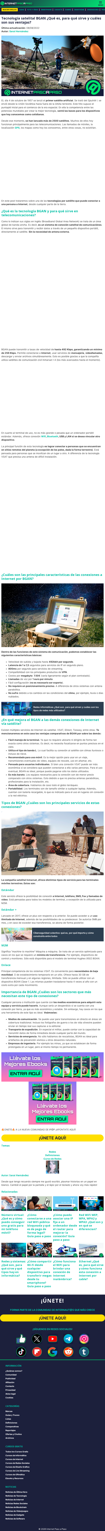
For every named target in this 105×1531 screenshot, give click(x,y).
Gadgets (58, 10)
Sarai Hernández (18, 31)
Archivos (9, 1438)
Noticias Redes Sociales (16, 1503)
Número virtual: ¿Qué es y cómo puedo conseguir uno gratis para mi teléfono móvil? (13, 1223)
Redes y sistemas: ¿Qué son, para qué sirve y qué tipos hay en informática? (13, 1268)
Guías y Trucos (12, 1415)
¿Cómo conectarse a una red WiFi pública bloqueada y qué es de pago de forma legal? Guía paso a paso (39, 1225)
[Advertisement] (52, 152)
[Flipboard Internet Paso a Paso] (37, 1352)
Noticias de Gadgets (14, 1515)
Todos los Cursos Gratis (16, 1451)
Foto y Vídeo (32, 10)
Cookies (9, 1397)
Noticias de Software (15, 1519)
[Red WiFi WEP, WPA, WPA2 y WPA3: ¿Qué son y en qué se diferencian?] (91, 1203)
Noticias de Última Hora (16, 1492)
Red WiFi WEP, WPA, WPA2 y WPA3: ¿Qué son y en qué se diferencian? (91, 1222)
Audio (21, 10)
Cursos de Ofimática (15, 1474)
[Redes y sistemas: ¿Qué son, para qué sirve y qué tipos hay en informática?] (13, 1250)
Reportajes (10, 1430)
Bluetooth (52, 436)
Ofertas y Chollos (13, 1434)
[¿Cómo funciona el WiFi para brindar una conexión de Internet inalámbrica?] (65, 1250)
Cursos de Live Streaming (17, 1471)
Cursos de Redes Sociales (17, 1463)
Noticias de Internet (14, 1499)
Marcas (8, 1411)
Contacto (9, 1386)
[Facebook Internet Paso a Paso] (21, 1339)
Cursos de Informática (15, 1455)
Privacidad (10, 1390)
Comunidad (11, 1375)
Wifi (43, 436)
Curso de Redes (52, 1158)
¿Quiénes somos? (13, 1371)
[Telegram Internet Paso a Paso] (68, 1339)
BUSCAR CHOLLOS (10, 10)
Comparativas (12, 1426)
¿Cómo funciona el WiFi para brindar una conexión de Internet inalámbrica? (64, 1270)
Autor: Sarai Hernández (15, 1175)
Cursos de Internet (14, 1459)
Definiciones (52, 1155)
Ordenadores (93, 10)
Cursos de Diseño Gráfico (17, 1467)
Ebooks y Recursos (14, 1478)
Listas (8, 1419)
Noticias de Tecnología (16, 1496)
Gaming (68, 10)
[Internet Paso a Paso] (17, 3)
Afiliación (9, 1382)
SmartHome (79, 10)
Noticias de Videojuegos (16, 1511)
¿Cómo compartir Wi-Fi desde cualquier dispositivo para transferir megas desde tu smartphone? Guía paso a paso (39, 1274)
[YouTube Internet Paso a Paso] (52, 1339)
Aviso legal (10, 1394)
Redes (52, 1151)
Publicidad (10, 1378)
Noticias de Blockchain (16, 1507)
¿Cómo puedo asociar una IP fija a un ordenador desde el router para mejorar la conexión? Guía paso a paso (65, 1227)
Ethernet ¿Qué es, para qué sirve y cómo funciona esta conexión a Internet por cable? (91, 1270)
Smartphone (46, 10)
